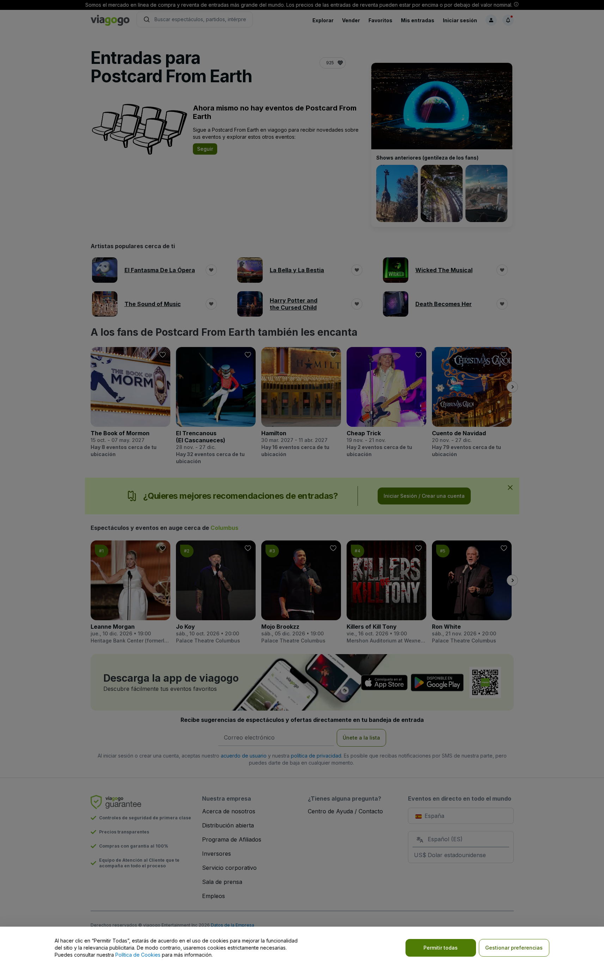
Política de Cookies (137, 955)
